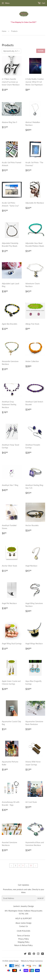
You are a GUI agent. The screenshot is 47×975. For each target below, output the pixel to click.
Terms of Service (23, 936)
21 (31, 865)
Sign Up (40, 898)
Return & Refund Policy (23, 945)
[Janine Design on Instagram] (38, 954)
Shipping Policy (23, 942)
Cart (43, 3)
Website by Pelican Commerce (32, 961)
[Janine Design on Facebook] (29, 954)
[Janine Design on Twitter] (25, 954)
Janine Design (14, 961)
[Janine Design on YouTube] (42, 954)
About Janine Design (23, 923)
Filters (40, 51)
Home (4, 31)
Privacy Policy (23, 939)
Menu (7, 3)
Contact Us (23, 926)
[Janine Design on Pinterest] (34, 954)
